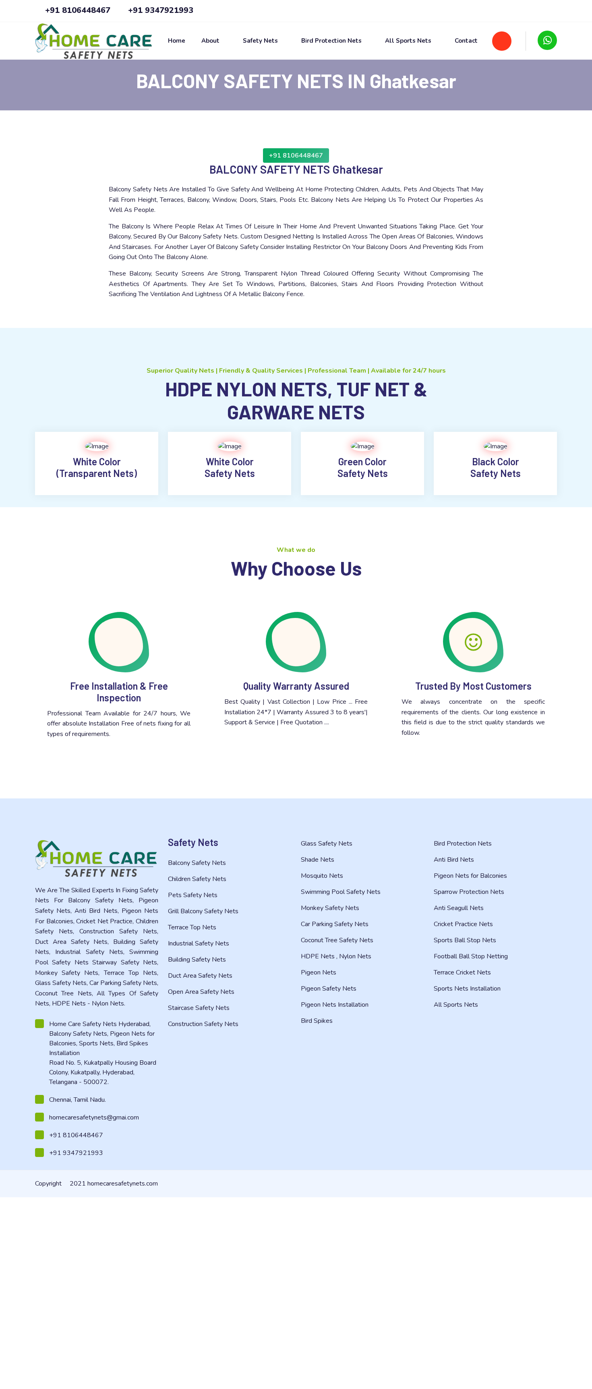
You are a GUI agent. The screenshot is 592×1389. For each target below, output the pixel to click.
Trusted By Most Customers (473, 686)
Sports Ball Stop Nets (466, 940)
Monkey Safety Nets (331, 908)
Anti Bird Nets (455, 859)
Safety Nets (261, 41)
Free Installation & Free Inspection (119, 691)
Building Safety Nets (198, 959)
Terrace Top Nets (193, 927)
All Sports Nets (409, 41)
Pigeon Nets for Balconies (471, 875)
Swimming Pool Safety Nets (341, 891)
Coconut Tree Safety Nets (338, 940)
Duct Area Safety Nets (201, 975)
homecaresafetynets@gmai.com (94, 1117)
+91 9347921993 (159, 10)
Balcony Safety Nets (198, 862)
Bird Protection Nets (332, 41)
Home (176, 41)
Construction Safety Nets (204, 1024)
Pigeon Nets (319, 972)
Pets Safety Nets (193, 895)
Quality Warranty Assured (296, 686)
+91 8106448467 (76, 10)
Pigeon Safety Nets (329, 988)
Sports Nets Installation (468, 988)
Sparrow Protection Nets (470, 891)
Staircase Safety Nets (199, 1007)
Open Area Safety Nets (202, 991)
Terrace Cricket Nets (463, 972)
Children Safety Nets (198, 879)
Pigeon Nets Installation (335, 1004)
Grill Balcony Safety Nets (204, 911)
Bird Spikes (317, 1020)
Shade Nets (318, 859)
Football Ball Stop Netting (471, 956)
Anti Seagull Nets (459, 908)
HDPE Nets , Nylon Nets (337, 956)
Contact (466, 41)
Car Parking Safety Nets (335, 924)
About (211, 41)
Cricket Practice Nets (464, 924)
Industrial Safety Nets (199, 943)
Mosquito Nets (323, 875)
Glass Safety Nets (327, 843)
